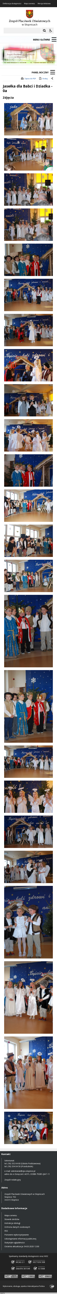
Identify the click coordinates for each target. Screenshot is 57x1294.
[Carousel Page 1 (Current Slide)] (27, 59)
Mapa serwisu (29, 3)
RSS (6, 1231)
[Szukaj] (44, 31)
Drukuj (45, 78)
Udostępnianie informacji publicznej (20, 1238)
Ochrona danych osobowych (17, 1227)
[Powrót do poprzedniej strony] (52, 78)
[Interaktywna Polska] (52, 1286)
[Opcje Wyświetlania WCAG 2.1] (51, 31)
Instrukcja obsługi (12, 1223)
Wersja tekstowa (44, 3)
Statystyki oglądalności (14, 1242)
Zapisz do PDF (30, 78)
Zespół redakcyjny (12, 1179)
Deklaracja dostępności (12, 3)
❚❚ (5, 59)
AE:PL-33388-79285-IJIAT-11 (37, 1174)
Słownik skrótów (11, 1219)
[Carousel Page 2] (29, 59)
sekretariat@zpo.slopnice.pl (23, 1171)
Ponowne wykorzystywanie (16, 1234)
